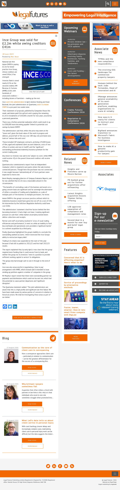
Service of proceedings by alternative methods (75, 285)
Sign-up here (100, 243)
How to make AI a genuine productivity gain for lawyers (107, 150)
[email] (106, 236)
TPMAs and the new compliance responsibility (106, 61)
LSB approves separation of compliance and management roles (77, 210)
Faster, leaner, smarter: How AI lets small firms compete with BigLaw (74, 311)
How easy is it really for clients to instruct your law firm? (106, 120)
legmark (113, 484)
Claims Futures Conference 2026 (76, 111)
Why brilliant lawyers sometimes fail (32, 385)
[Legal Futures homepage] (30, 15)
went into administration (15, 102)
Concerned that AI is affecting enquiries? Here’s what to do (74, 260)
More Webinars (75, 82)
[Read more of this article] (75, 271)
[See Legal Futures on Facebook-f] (56, 4)
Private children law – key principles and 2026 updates (77, 44)
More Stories (75, 234)
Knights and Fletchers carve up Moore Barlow (77, 171)
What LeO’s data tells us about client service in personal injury (38, 421)
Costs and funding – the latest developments (76, 73)
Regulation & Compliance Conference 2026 (76, 120)
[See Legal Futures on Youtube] (60, 4)
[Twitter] (10, 306)
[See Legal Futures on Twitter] (47, 4)
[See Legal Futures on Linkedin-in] (52, 4)
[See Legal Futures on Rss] (64, 4)
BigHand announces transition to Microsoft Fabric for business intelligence (107, 135)
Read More (32, 367)
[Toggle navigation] (115, 4)
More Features (75, 338)
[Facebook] (5, 306)
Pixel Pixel (113, 482)
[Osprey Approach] (106, 188)
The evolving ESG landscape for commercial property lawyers (107, 73)
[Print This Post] (56, 35)
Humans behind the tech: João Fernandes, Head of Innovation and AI (108, 87)
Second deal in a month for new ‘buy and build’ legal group (77, 223)
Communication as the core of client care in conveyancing (37, 348)
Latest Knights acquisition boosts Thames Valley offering (77, 197)
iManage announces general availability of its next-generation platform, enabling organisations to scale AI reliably (107, 103)
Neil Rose (15, 57)
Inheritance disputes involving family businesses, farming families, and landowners (77, 58)
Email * (99, 236)
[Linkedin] (15, 306)
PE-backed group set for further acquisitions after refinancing (77, 183)
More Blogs (32, 373)
